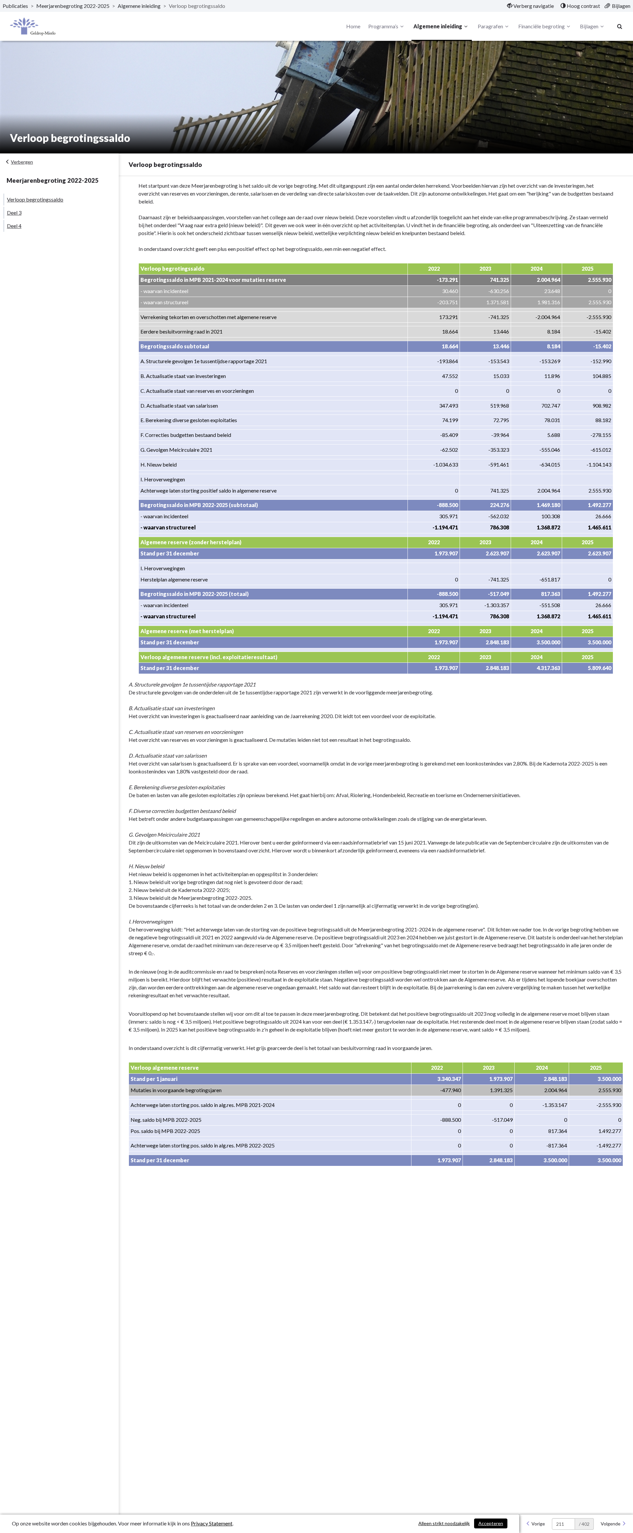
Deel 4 (14, 226)
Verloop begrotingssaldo (35, 199)
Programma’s (383, 26)
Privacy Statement (211, 1523)
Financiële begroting (541, 26)
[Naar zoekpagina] (620, 26)
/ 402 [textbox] (584, 1524)
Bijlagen (589, 26)
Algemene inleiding (139, 6)
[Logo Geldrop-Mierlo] (32, 26)
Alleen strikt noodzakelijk (444, 1523)
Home (353, 26)
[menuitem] (530, 6)
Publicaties (15, 6)
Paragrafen (490, 26)
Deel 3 (14, 212)
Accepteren (490, 1523)
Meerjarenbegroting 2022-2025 (72, 6)
